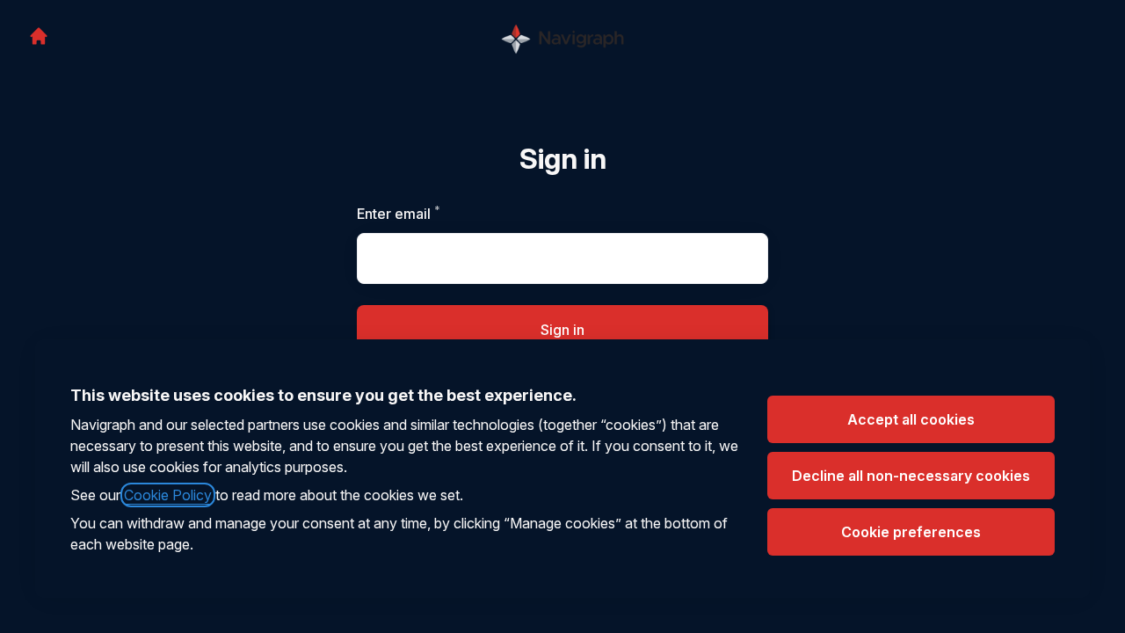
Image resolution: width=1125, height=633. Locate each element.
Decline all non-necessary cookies (911, 475)
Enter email (428, 213)
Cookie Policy (168, 495)
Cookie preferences (911, 532)
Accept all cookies (911, 419)
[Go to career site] (38, 36)
